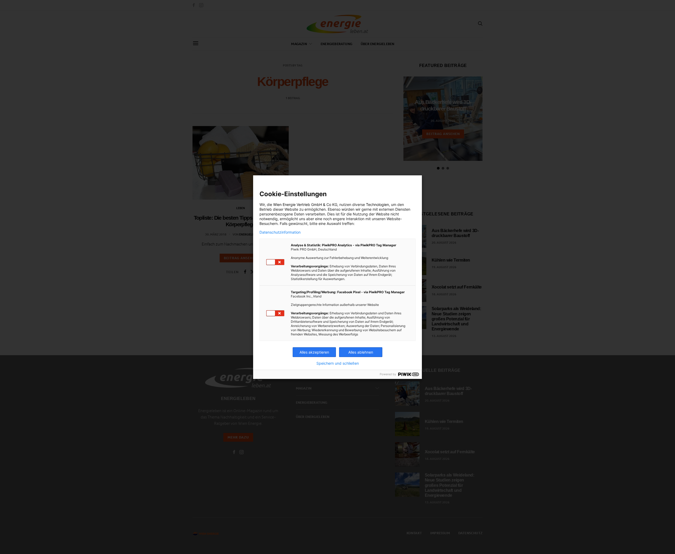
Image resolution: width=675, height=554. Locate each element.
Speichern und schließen (337, 363)
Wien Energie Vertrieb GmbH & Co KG (305, 204)
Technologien (377, 204)
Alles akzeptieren (314, 352)
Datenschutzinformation (280, 232)
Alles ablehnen (360, 352)
